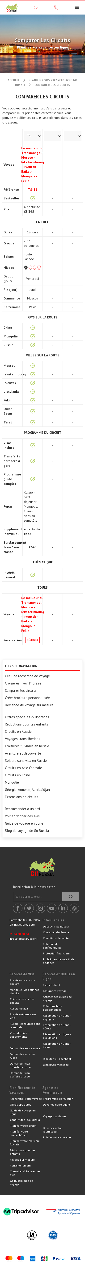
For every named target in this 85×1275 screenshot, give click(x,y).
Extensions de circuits (21, 797)
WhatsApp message (56, 1064)
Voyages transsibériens (22, 739)
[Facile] (32, 267)
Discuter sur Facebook (57, 1059)
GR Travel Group (12, 7)
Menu (76, 7)
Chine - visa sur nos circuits (22, 1000)
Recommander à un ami (22, 809)
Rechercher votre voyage (26, 1098)
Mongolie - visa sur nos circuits (24, 991)
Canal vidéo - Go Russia (25, 1120)
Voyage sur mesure (22, 1159)
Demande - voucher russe (22, 1055)
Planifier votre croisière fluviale (25, 1142)
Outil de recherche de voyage (27, 676)
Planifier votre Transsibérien (19, 1133)
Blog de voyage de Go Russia (27, 831)
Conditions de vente (56, 938)
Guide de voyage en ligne (24, 823)
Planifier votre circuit (23, 1125)
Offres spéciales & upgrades (27, 717)
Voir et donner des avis (22, 816)
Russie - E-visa (19, 1008)
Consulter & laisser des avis (25, 1173)
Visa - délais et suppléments (19, 1034)
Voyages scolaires (54, 1116)
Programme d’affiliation (58, 1098)
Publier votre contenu (57, 1137)
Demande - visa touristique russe (21, 1065)
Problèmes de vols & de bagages (58, 961)
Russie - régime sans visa (23, 1016)
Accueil (14, 80)
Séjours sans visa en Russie (26, 761)
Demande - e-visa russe (25, 1048)
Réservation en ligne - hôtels (57, 1026)
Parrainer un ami (20, 1165)
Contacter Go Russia (56, 932)
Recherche (36, 7)
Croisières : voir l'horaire (23, 683)
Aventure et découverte (23, 753)
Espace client (51, 985)
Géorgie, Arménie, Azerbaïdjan (27, 790)
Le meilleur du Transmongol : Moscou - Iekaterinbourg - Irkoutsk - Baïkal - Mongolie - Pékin (32, 164)
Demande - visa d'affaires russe (20, 1074)
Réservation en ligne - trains (57, 1045)
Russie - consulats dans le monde (25, 1025)
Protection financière (56, 953)
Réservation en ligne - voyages (57, 1017)
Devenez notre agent (56, 1104)
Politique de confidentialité (52, 945)
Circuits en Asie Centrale (23, 768)
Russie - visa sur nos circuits (23, 982)
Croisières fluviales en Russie (27, 746)
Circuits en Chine (17, 775)
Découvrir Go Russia (56, 926)
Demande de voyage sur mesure (29, 705)
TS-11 (32, 189)
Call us (56, 7)
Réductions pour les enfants (26, 724)
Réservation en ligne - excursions (57, 1035)
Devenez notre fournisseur (52, 1129)
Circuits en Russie (18, 731)
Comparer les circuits (21, 690)
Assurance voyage (55, 991)
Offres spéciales (20, 1104)
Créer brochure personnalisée (27, 698)
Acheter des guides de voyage (57, 998)
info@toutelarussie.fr (23, 938)
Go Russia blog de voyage (21, 1182)
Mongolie (12, 782)
